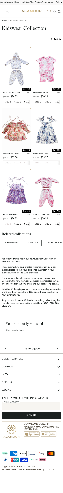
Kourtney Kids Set (40, 93)
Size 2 (27, 163)
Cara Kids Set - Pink (41, 215)
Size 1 (17, 163)
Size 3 (57, 163)
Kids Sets (33, 243)
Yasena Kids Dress (10, 215)
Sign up (31, 415)
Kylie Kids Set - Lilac (11, 93)
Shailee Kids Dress (11, 154)
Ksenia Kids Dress (40, 154)
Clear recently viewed (15, 330)
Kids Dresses (11, 243)
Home (4, 21)
